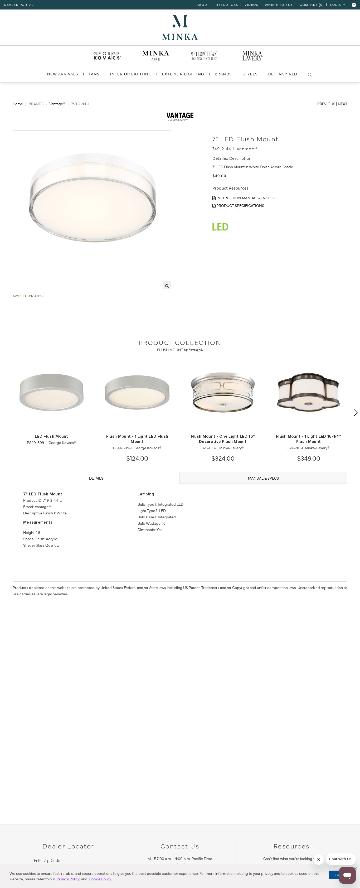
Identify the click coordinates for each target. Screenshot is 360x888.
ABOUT (203, 4)
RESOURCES (227, 4)
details (96, 478)
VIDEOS (251, 4)
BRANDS (223, 73)
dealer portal (19, 4)
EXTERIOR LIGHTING (183, 73)
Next (342, 103)
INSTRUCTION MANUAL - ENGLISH (246, 197)
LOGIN (336, 4)
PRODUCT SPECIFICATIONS (240, 205)
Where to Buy (279, 4)
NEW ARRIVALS (62, 73)
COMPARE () (312, 4)
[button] (356, 868)
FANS (94, 73)
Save (22, 135)
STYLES (250, 73)
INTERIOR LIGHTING (131, 73)
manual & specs (263, 478)
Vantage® (57, 103)
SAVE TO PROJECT (29, 295)
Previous (326, 103)
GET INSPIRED (282, 73)
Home (18, 103)
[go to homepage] (180, 26)
